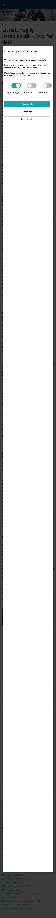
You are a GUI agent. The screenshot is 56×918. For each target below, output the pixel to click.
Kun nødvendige (27, 119)
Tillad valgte (27, 111)
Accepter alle (27, 104)
